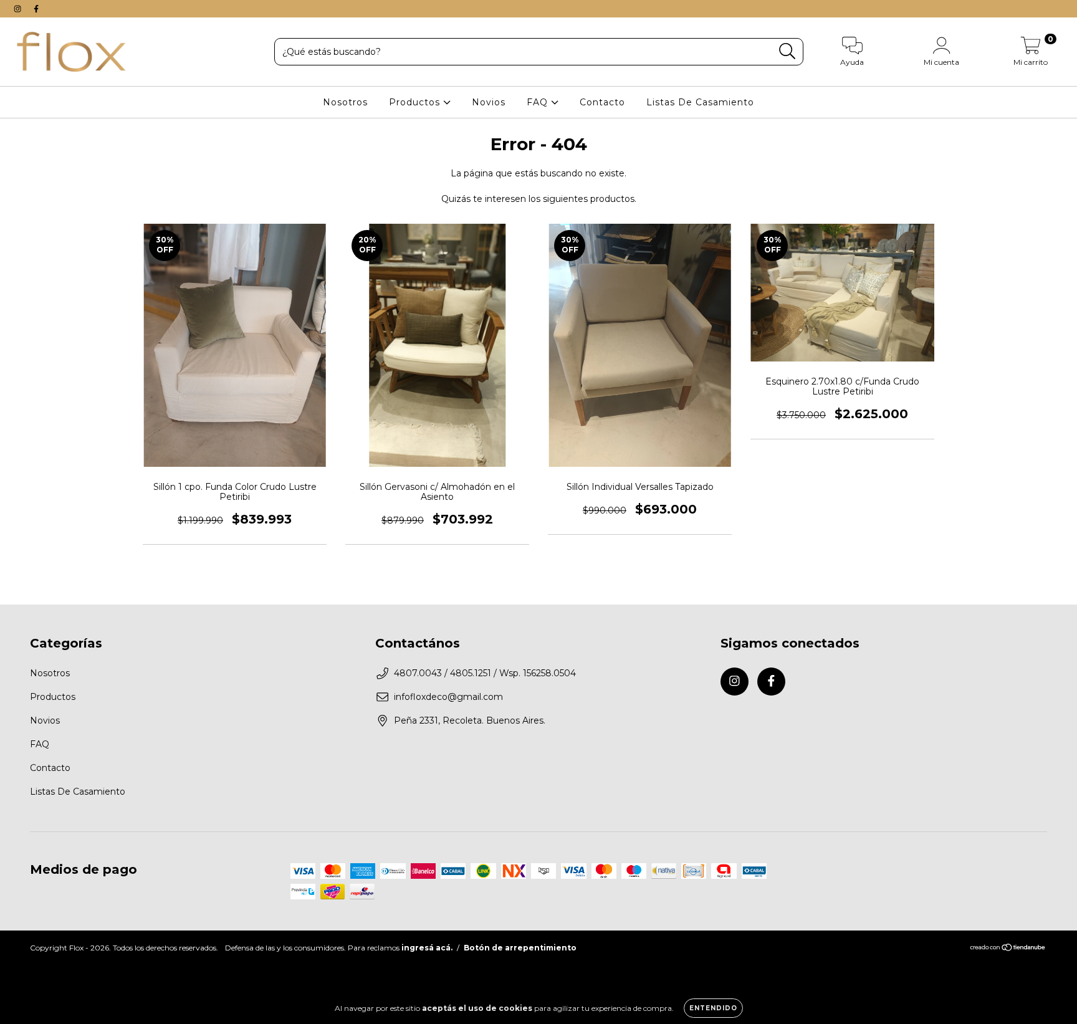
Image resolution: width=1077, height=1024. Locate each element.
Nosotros (345, 102)
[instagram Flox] (18, 8)
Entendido (713, 1008)
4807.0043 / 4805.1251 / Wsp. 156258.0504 (485, 673)
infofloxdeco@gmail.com (448, 696)
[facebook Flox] (36, 8)
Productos (416, 102)
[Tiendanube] (1008, 948)
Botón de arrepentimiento (520, 947)
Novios (488, 102)
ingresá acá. (426, 947)
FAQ (539, 102)
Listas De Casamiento (700, 102)
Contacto (602, 102)
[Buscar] (787, 51)
